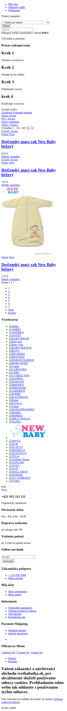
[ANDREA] (16, 332)
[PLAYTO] (16, 447)
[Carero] (14, 366)
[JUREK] (15, 394)
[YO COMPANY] (20, 477)
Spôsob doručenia (18, 633)
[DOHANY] (16, 381)
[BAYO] (14, 350)
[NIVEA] (15, 440)
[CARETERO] (18, 369)
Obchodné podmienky (20, 607)
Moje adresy (15, 594)
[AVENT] (15, 335)
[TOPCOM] (16, 462)
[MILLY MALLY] (19, 418)
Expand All (23, 652)
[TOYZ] (14, 465)
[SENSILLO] (17, 450)
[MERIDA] (16, 415)
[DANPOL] (16, 378)
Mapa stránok (15, 578)
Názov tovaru (8, 115)
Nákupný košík (16, 7)
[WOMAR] (16, 474)
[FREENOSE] (17, 387)
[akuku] (14, 326)
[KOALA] (15, 403)
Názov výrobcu (9, 124)
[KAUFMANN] (18, 397)
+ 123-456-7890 (17, 575)
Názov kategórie (10, 121)
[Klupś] (13, 400)
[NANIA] (15, 421)
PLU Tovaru (8, 118)
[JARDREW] (17, 390)
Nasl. (11, 309)
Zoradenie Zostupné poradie (16, 112)
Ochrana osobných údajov (22, 610)
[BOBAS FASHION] (21, 360)
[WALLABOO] (18, 471)
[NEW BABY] (27, 437)
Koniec (12, 312)
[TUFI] (13, 468)
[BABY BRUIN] (19, 338)
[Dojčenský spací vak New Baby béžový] (33, 131)
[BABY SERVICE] (20, 347)
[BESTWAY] (17, 357)
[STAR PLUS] (17, 453)
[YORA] (14, 481)
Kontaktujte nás (16, 617)
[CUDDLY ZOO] (19, 375)
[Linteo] (14, 406)
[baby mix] (15, 341)
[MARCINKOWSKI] (21, 409)
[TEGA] (14, 456)
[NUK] (13, 444)
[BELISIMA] (17, 354)
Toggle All (36, 652)
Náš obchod (14, 614)
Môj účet (13, 4)
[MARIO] (15, 412)
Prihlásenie (14, 10)
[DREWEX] (16, 384)
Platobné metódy (17, 630)
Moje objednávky (17, 591)
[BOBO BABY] (18, 363)
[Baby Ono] (16, 344)
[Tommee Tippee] (19, 459)
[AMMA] (15, 329)
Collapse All (8, 652)
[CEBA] (14, 372)
